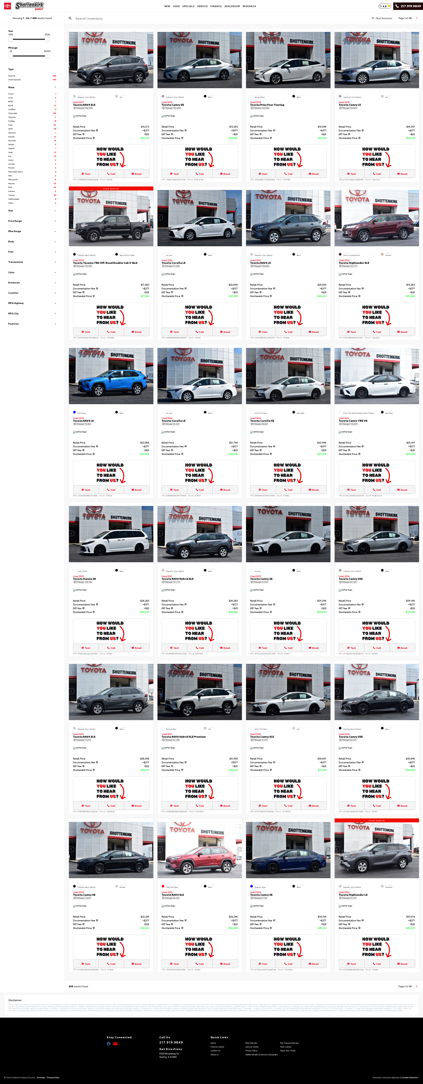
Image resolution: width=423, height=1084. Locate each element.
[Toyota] (7, 6)
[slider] (10, 39)
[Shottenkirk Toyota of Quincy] (29, 6)
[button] (151, 59)
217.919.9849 (410, 6)
